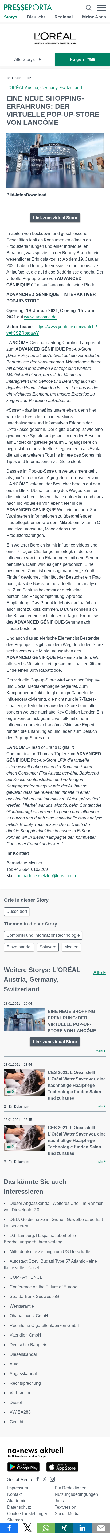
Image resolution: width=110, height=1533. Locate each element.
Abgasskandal (23, 1373)
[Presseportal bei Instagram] (51, 1479)
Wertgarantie (22, 1306)
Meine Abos (94, 17)
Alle (98, 972)
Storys (10, 17)
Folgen (77, 59)
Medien (71, 947)
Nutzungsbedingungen (76, 1494)
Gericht (16, 1422)
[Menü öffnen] (101, 8)
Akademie (16, 1500)
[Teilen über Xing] (64, 1528)
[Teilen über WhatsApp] (46, 1528)
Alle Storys (25, 59)
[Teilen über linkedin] (82, 1528)
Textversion (65, 1507)
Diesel (16, 1402)
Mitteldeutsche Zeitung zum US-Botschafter (51, 1251)
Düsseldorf (16, 911)
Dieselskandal (23, 1354)
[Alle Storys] (54, 48)
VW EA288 (20, 1412)
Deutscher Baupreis (28, 1344)
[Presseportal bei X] (43, 1479)
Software (48, 947)
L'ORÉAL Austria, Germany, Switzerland (44, 87)
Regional (63, 17)
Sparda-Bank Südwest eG (34, 1296)
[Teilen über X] (27, 1528)
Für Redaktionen (71, 1488)
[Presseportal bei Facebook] (36, 1479)
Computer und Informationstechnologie (43, 935)
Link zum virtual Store (55, 217)
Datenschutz (19, 1507)
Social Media (67, 1513)
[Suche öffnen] (88, 8)
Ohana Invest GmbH (29, 1316)
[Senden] (101, 1528)
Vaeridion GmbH (25, 1335)
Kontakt (14, 1494)
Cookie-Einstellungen (27, 1513)
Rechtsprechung (25, 1383)
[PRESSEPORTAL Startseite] (29, 8)
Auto (14, 1364)
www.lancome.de (40, 317)
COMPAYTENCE (26, 1277)
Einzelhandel (19, 947)
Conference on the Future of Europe (43, 1287)
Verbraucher (21, 1393)
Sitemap (15, 1520)
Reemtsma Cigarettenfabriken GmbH (45, 1325)
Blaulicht (36, 17)
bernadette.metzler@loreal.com (46, 876)
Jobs (59, 1500)
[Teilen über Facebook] (9, 1528)
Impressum (17, 1488)
